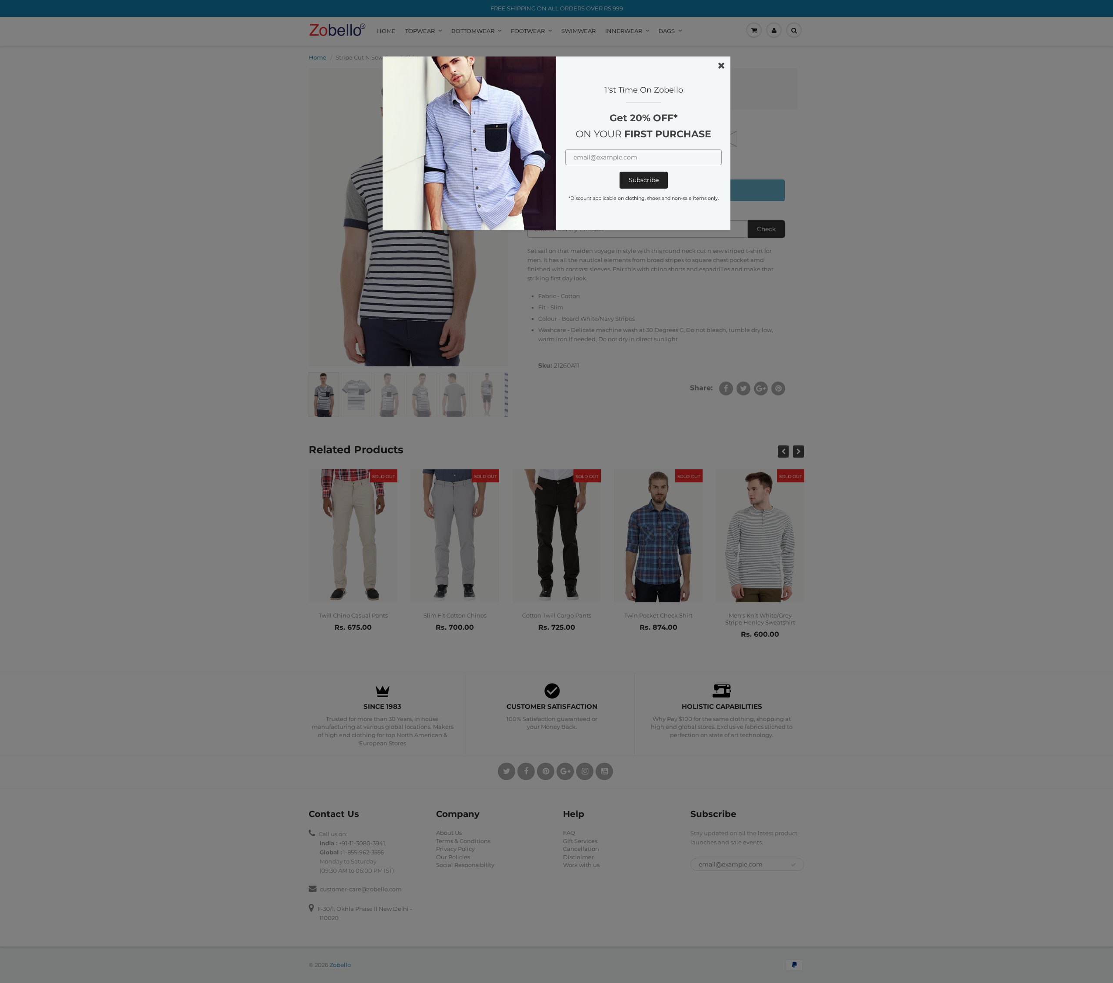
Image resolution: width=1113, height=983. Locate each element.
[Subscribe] (644, 180)
